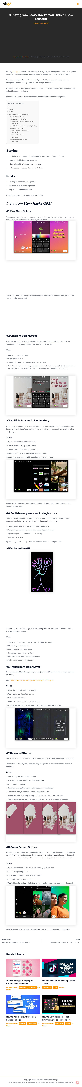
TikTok (55, 987)
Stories (11, 109)
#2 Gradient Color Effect (19, 119)
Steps (16, 123)
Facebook (22, 1023)
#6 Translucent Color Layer (20, 130)
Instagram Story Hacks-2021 (18, 114)
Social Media (32, 987)
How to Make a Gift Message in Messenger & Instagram (32, 680)
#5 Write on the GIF (18, 128)
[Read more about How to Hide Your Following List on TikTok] (59, 968)
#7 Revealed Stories (18, 135)
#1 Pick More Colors (18, 117)
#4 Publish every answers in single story (24, 126)
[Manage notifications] (77, 1082)
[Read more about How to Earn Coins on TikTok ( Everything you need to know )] (59, 1004)
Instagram (16, 71)
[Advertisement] (41, 40)
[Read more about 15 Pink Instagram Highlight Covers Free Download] (23, 968)
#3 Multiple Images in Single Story (22, 121)
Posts (11, 112)
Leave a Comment (12, 987)
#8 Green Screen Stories (19, 139)
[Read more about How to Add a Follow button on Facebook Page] (23, 1004)
